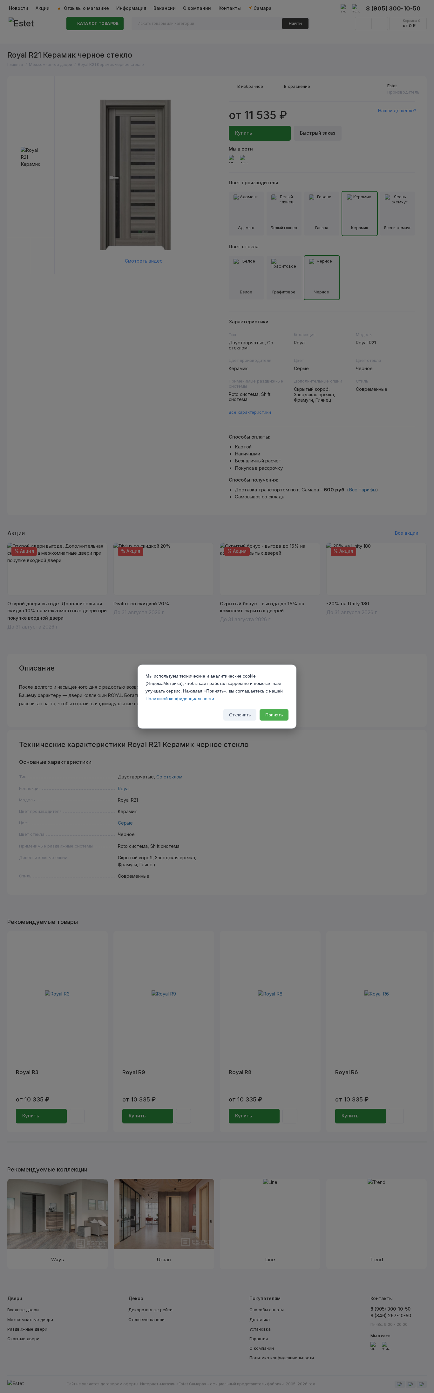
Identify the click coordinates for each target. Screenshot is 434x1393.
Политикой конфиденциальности (180, 698)
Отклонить (240, 714)
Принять (274, 714)
